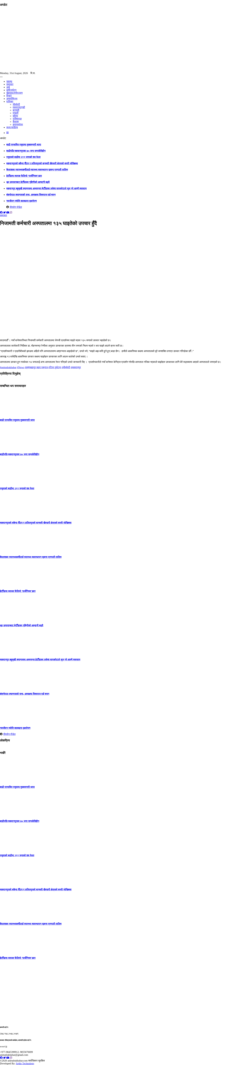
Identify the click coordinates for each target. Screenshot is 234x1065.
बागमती (16, 110)
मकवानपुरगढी (19, 107)
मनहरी (15, 113)
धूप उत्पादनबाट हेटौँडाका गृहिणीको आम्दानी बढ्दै (28, 182)
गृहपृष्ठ (9, 81)
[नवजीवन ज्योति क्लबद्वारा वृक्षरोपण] (12, 721)
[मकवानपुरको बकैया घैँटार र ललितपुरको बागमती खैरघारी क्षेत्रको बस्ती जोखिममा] (12, 516)
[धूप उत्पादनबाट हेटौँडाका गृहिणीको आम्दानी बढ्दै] (12, 619)
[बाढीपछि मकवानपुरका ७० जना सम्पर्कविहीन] (12, 448)
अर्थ (8, 87)
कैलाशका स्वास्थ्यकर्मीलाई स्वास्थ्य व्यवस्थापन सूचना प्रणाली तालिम (37, 169)
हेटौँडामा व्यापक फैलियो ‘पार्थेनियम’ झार (24, 175)
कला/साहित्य (12, 127)
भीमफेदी (16, 104)
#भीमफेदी (66, 367)
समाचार (9, 84)
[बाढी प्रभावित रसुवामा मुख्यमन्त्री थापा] (12, 413)
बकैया (15, 116)
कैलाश (16, 121)
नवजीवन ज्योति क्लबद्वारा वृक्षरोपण (21, 201)
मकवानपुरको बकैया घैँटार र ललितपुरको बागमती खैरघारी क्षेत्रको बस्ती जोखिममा (42, 163)
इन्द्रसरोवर (18, 124)
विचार (9, 95)
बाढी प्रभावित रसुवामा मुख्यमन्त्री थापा (23, 144)
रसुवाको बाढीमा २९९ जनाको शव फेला (23, 157)
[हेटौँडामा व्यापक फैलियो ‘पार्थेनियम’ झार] (12, 585)
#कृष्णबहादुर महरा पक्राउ (36, 367)
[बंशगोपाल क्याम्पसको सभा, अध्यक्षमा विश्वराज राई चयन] (12, 687)
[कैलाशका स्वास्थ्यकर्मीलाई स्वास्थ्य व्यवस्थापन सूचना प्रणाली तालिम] (12, 550)
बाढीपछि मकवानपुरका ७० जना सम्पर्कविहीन (26, 150)
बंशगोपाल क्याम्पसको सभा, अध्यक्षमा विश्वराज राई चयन (31, 194)
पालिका (9, 101)
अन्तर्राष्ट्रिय (11, 98)
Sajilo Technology (25, 1063)
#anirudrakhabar (8, 367)
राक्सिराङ (17, 118)
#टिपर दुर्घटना (54, 367)
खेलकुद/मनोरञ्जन (14, 93)
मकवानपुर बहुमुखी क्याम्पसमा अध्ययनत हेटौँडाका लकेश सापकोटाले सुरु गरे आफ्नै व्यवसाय (46, 188)
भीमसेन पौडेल (16, 207)
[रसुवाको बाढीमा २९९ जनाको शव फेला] (12, 482)
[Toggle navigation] (1, 76)
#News (20, 367)
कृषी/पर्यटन (11, 90)
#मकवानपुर (76, 367)
